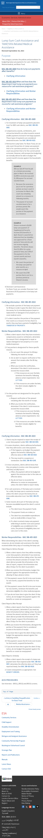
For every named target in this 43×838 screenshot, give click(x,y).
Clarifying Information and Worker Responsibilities (21, 92)
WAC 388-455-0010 (9, 81)
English (4, 811)
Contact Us (6, 796)
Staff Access (6, 789)
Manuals (5, 759)
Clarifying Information (15, 76)
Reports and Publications (11, 755)
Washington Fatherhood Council (13, 745)
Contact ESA (6, 769)
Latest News (6, 764)
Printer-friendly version (35, 709)
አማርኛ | (12, 827)
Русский (5, 813)
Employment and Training (11, 731)
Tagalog (4, 833)
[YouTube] (30, 807)
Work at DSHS (7, 794)
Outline (36, 698)
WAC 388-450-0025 (28, 140)
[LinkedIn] (33, 807)
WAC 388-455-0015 (9, 99)
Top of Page (8, 691)
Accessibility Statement (30, 791)
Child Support (6, 722)
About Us (5, 791)
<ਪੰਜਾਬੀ (16, 820)
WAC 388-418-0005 (32, 442)
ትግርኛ (4, 836)
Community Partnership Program (13, 741)
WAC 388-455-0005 (9, 69)
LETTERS (18, 380)
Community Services (9, 717)
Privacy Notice (27, 801)
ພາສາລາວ (12, 833)
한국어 (13, 817)
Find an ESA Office (18, 21)
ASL (9, 836)
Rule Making (26, 803)
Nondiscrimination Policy (30, 789)
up (8, 704)
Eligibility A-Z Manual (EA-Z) (15, 29)
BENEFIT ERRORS (12, 672)
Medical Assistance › (23, 704)
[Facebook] (23, 807)
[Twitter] (26, 807)
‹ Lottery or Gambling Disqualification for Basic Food (17, 699)
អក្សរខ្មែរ (9, 820)
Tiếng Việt (5, 827)
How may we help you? (8, 7)
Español (11, 811)
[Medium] (37, 807)
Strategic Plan (7, 750)
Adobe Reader (27, 794)
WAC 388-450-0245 (29, 460)
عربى (4, 820)
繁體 (8, 817)
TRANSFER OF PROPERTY (15, 325)
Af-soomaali (6, 824)
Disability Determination (10, 727)
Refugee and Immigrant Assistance (14, 736)
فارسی (4, 830)
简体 (3, 817)
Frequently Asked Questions (12, 24)
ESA (4, 713)
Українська (15, 824)
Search (38, 7)
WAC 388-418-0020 (30, 455)
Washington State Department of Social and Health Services (21, 2)
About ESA (6, 21)
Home (3, 29)
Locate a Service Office (10, 798)
